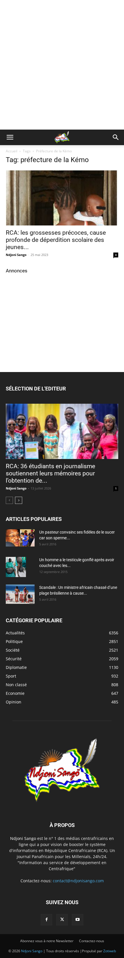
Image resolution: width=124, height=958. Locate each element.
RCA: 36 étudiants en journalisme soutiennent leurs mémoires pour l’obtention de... (50, 473)
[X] (62, 919)
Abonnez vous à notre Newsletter (47, 940)
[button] (10, 137)
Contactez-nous (91, 940)
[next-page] (18, 500)
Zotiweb (109, 950)
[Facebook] (46, 919)
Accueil (11, 151)
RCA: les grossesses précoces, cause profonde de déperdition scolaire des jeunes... (56, 240)
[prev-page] (9, 500)
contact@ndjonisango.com (78, 880)
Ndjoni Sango (16, 255)
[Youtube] (77, 919)
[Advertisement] (62, 65)
